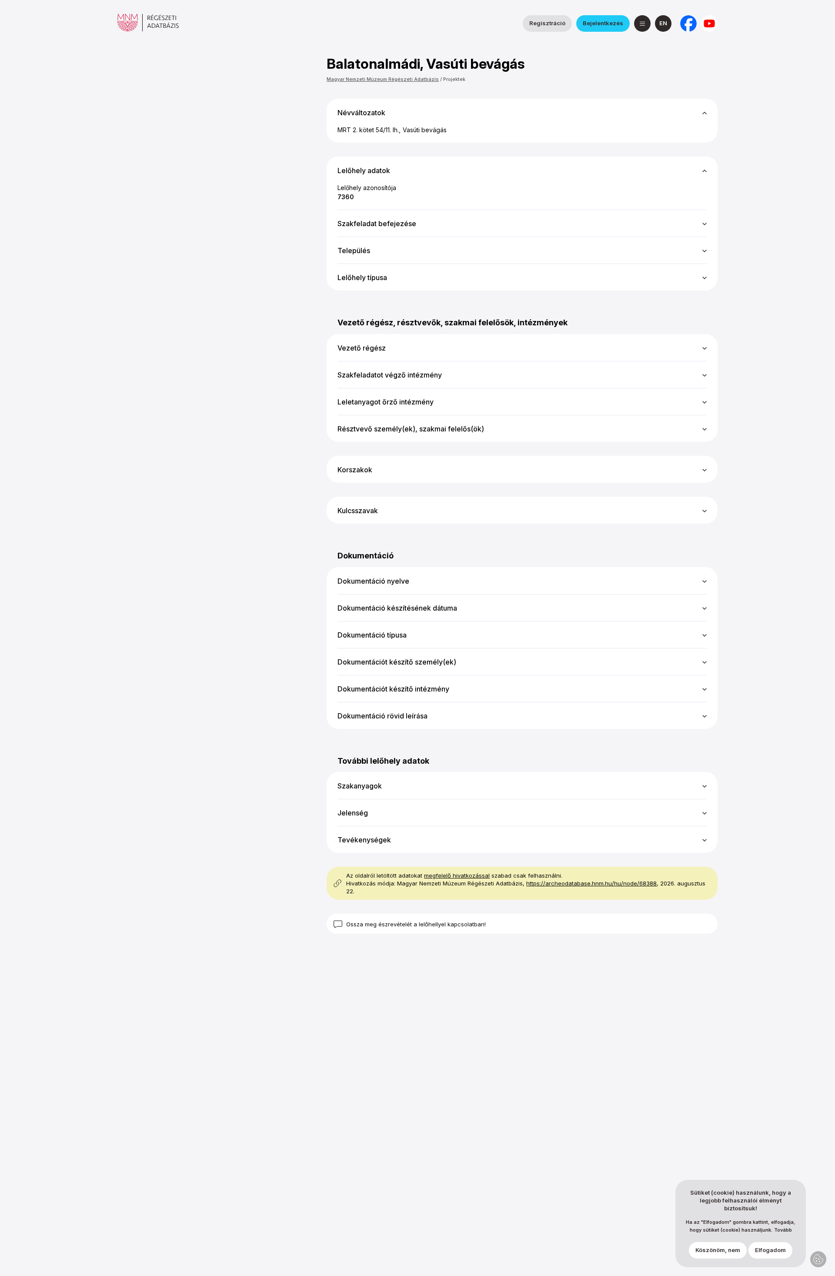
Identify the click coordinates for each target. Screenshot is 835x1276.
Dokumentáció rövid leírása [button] (382, 715)
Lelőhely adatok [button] (363, 170)
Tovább (783, 1230)
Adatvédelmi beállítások (818, 1259)
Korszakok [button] (354, 469)
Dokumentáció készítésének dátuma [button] (397, 608)
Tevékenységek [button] (364, 839)
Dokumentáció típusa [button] (372, 635)
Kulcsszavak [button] (357, 510)
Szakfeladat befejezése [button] (376, 223)
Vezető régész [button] (361, 348)
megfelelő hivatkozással (457, 875)
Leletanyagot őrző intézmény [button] (385, 401)
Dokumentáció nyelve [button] (373, 581)
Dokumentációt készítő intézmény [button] (393, 689)
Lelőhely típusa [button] (362, 277)
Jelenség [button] (352, 812)
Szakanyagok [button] (359, 786)
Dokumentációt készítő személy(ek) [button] (396, 662)
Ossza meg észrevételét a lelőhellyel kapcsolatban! (416, 924)
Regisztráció (547, 23)
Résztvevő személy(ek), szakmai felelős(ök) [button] (410, 428)
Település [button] (353, 250)
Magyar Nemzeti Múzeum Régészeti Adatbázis (383, 79)
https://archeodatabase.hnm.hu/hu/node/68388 (591, 883)
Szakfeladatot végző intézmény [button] (389, 375)
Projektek (454, 79)
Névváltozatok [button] (361, 112)
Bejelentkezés (603, 23)
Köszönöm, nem (717, 1250)
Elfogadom (770, 1250)
